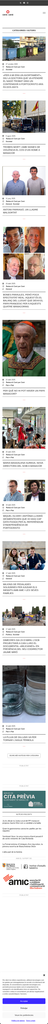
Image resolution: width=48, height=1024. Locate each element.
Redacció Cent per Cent (15, 67)
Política (9, 635)
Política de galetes (18, 1021)
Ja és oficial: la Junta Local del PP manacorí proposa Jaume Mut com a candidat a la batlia (21, 822)
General (9, 204)
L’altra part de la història (12, 852)
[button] (44, 975)
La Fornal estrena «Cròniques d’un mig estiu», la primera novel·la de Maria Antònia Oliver (22, 845)
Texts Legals (30, 1021)
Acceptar (24, 1001)
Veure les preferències (24, 1015)
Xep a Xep (10, 385)
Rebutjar (24, 1008)
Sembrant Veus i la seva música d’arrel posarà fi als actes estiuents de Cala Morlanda (22, 837)
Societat (9, 70)
